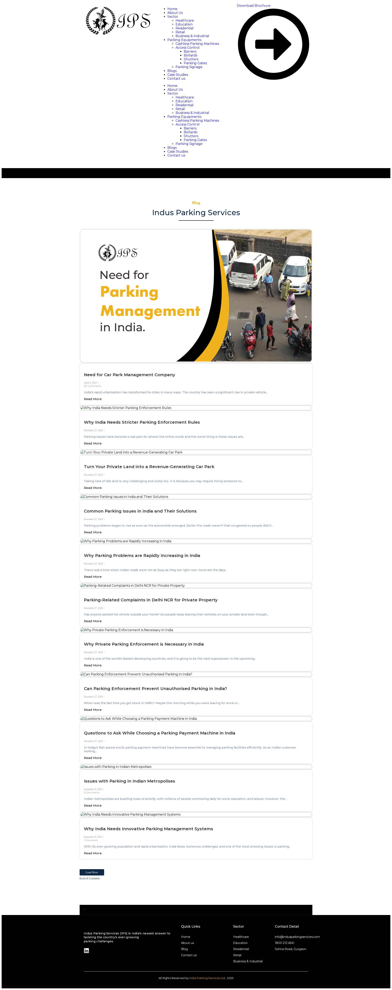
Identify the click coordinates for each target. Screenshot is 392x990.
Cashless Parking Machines (197, 120)
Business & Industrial (192, 113)
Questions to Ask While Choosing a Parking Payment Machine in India (159, 733)
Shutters (191, 136)
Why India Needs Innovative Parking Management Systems (148, 828)
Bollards (190, 132)
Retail (180, 109)
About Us (175, 90)
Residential (185, 105)
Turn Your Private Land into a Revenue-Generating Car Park (149, 466)
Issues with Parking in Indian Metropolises (129, 781)
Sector (172, 93)
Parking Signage (189, 144)
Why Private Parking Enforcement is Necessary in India (144, 644)
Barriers (190, 128)
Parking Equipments (184, 117)
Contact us (176, 155)
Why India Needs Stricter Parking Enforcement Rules (142, 422)
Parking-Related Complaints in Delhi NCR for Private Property (151, 600)
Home (172, 86)
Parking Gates (195, 140)
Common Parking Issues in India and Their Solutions (140, 511)
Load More (92, 872)
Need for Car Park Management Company (129, 374)
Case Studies (177, 151)
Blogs (172, 148)
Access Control (188, 124)
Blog (184, 949)
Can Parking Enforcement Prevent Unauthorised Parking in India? (155, 688)
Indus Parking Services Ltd (207, 978)
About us (187, 943)
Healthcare (185, 97)
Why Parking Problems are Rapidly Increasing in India (142, 555)
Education (184, 101)
